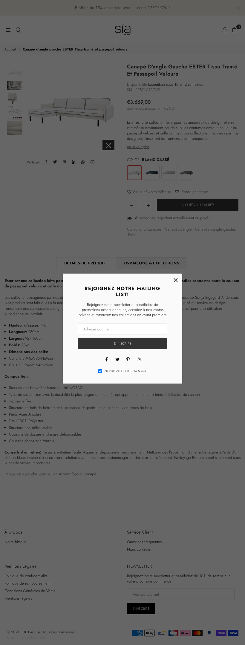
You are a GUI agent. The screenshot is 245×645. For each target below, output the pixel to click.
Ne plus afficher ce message (126, 371)
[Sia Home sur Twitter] (117, 359)
